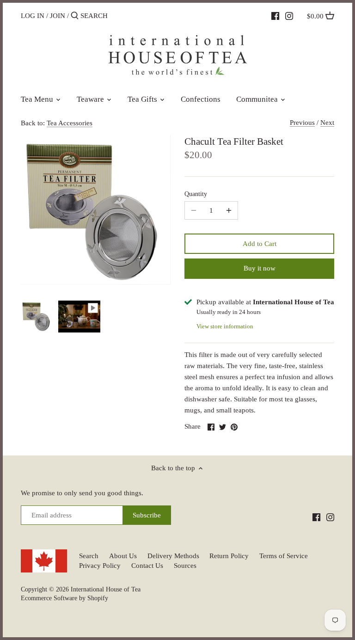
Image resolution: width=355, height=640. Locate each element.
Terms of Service (283, 556)
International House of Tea (106, 589)
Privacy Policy (100, 565)
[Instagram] (289, 15)
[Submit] (75, 16)
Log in (32, 15)
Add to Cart (259, 243)
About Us (123, 556)
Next (327, 122)
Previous (302, 122)
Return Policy (229, 556)
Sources (185, 565)
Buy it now (259, 268)
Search (88, 556)
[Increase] (229, 210)
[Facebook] (275, 15)
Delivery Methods (173, 556)
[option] (37, 316)
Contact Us (147, 565)
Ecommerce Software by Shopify (64, 598)
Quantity (195, 194)
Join (57, 15)
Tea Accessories (69, 123)
